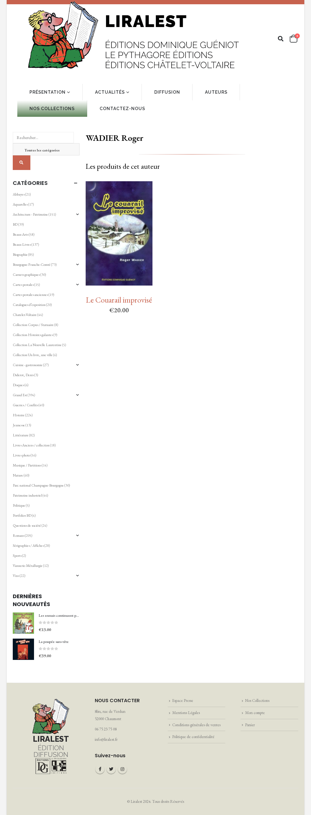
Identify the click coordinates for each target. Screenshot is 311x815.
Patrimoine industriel (27, 495)
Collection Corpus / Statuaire (33, 324)
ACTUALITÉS (110, 92)
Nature (18, 475)
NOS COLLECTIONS (52, 108)
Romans (18, 535)
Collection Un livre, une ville (33, 354)
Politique (19, 505)
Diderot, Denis (23, 375)
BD (15, 224)
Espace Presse (182, 700)
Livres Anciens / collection (31, 445)
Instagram (122, 769)
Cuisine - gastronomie (28, 364)
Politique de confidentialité (193, 736)
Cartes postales (23, 284)
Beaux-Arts (20, 234)
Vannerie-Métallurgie (28, 565)
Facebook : (99, 769)
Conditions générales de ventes (196, 724)
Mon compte (255, 712)
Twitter (111, 769)
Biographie (20, 254)
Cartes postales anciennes (30, 294)
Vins (16, 575)
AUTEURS (216, 92)
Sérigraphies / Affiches (28, 545)
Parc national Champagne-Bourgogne (38, 485)
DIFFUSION (167, 92)
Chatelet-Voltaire (25, 314)
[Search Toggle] (281, 39)
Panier (250, 724)
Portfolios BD (22, 515)
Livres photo (21, 455)
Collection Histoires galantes (33, 334)
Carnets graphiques (26, 274)
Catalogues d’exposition (29, 304)
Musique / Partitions (27, 465)
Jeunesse (19, 425)
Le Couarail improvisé (119, 300)
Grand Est (20, 395)
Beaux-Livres (22, 244)
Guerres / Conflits (25, 405)
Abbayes (19, 194)
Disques (18, 385)
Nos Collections (257, 700)
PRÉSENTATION (47, 92)
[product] (23, 623)
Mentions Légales (186, 712)
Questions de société (27, 525)
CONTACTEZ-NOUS (122, 108)
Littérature (21, 435)
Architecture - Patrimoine (30, 214)
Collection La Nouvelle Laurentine (37, 344)
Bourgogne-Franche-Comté (31, 264)
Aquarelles (20, 204)
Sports (17, 555)
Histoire (19, 415)
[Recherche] (21, 162)
